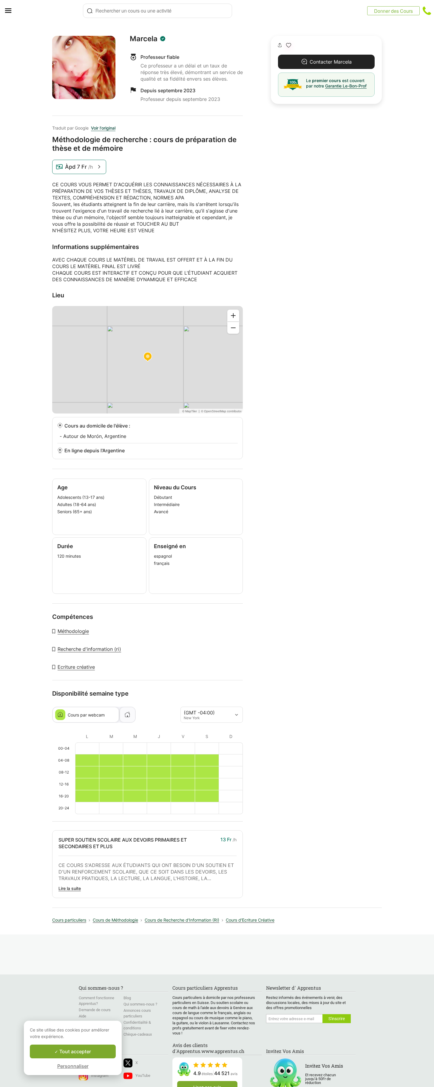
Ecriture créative (76, 667)
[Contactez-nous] (427, 11)
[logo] (49, 11)
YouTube (142, 1075)
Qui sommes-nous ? (140, 1004)
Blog (127, 998)
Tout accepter (74, 1051)
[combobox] (157, 11)
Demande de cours (95, 1010)
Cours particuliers (69, 920)
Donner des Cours (393, 10)
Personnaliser (73, 1066)
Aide (82, 1016)
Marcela (143, 38)
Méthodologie (73, 631)
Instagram (99, 1075)
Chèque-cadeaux (137, 1034)
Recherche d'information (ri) (89, 649)
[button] (288, 45)
